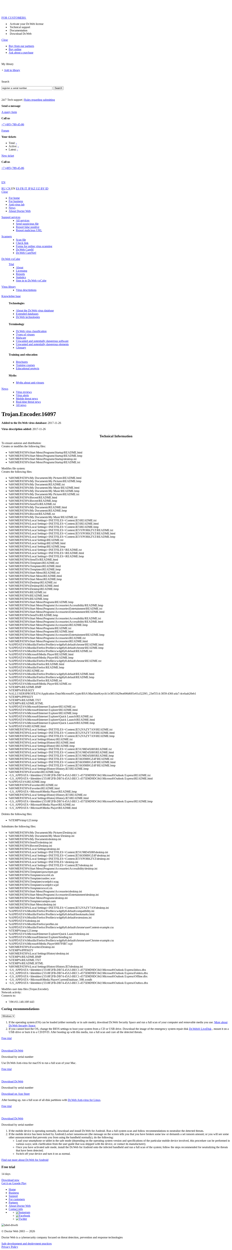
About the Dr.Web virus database (35, 310)
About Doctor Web (20, 211)
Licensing (21, 270)
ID (46, 188)
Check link (22, 243)
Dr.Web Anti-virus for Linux (84, 1100)
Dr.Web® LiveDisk (200, 1028)
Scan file (21, 239)
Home (12, 1189)
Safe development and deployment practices (26, 1243)
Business (14, 1192)
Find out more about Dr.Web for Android (24, 1159)
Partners (13, 1202)
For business (16, 201)
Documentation (18, 30)
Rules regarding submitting (39, 99)
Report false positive (27, 227)
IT (26, 188)
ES (18, 188)
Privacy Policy (9, 1246)
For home (14, 197)
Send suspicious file (27, 223)
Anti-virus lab (16, 204)
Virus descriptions (26, 290)
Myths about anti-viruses (30, 382)
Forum (5, 130)
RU (3, 188)
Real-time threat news (28, 401)
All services (22, 220)
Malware (21, 337)
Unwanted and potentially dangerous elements (42, 344)
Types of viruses (25, 334)
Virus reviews (24, 392)
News (12, 207)
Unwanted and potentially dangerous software (42, 341)
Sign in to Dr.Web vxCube (31, 280)
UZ (38, 188)
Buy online (15, 49)
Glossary (21, 347)
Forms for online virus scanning (34, 246)
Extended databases (27, 313)
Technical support (20, 27)
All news (21, 405)
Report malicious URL (29, 230)
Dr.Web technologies (28, 317)
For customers (17, 1199)
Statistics (21, 277)
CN (8, 188)
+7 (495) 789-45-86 (12, 124)
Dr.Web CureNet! (26, 252)
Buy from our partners (21, 46)
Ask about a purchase (21, 52)
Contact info (16, 1209)
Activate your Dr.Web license (27, 23)
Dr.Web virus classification (31, 331)
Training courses (25, 365)
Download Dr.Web (21, 33)
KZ (33, 188)
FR (22, 188)
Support (13, 1196)
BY (43, 188)
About (19, 267)
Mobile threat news (27, 398)
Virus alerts (22, 395)
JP (29, 188)
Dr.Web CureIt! (25, 249)
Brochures (22, 361)
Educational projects (27, 368)
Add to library (12, 70)
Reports (20, 274)
